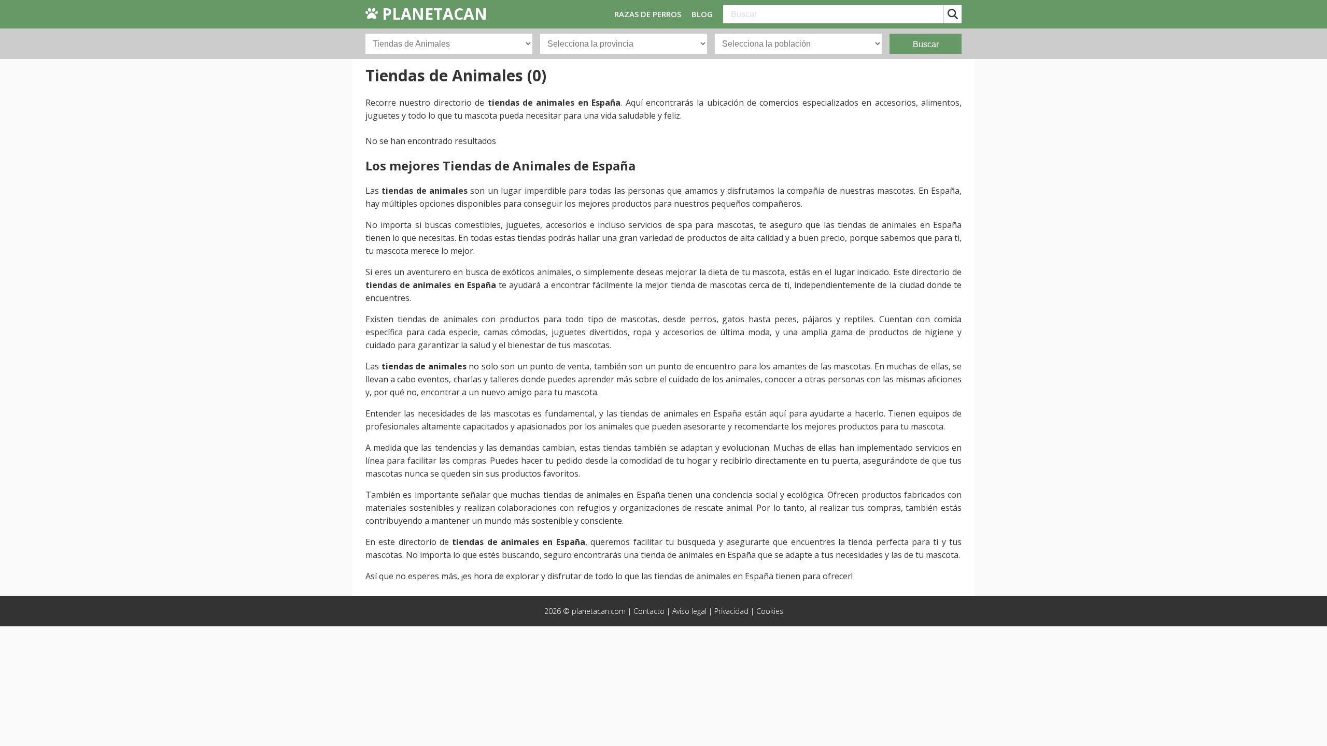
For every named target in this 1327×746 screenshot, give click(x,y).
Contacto (649, 611)
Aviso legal (689, 611)
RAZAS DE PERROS (647, 14)
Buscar (926, 44)
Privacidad (731, 611)
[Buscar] (952, 14)
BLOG (702, 14)
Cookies (769, 611)
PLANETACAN (432, 13)
